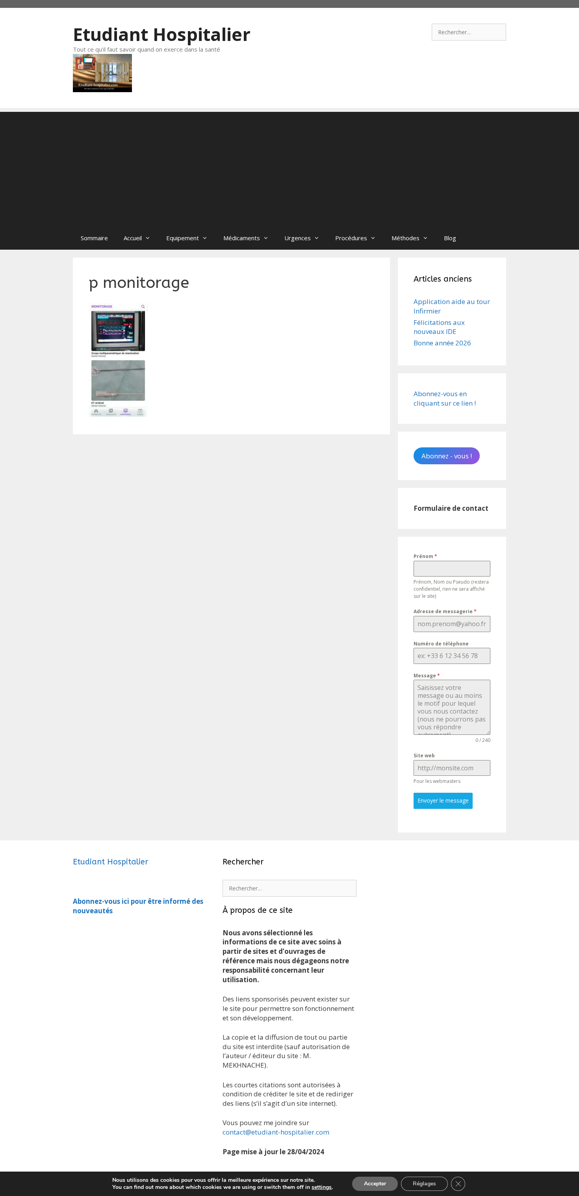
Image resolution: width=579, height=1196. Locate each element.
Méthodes (405, 238)
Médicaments (241, 238)
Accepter (375, 1183)
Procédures (351, 238)
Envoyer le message (443, 800)
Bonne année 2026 (442, 342)
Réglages (424, 1183)
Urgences (297, 238)
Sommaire (94, 238)
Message (427, 675)
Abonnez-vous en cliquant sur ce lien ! (445, 398)
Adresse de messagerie (445, 611)
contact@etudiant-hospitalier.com (276, 1132)
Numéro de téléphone (441, 643)
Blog (450, 238)
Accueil (133, 238)
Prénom (425, 556)
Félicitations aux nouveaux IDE (439, 327)
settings (322, 1187)
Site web (424, 755)
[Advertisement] (289, 167)
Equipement (182, 238)
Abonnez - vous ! (446, 455)
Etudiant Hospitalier (162, 34)
